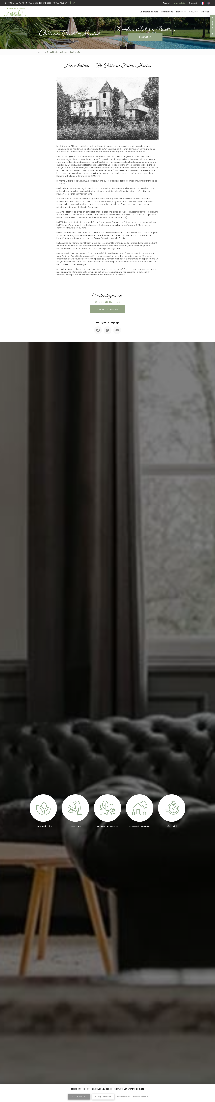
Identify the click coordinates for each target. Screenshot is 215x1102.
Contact (193, 3)
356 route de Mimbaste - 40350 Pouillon (47, 2)
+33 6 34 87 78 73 (15, 2)
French (203, 3)
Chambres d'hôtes (149, 11)
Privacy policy (141, 1096)
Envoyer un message (107, 309)
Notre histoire (179, 3)
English (209, 3)
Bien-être (181, 11)
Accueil (166, 3)
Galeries (205, 11)
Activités (193, 11)
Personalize (124, 1096)
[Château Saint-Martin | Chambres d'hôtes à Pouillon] (15, 11)
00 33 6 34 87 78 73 (107, 302)
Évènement (167, 11)
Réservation (145, 36)
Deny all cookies (103, 1096)
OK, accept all (80, 1096)
